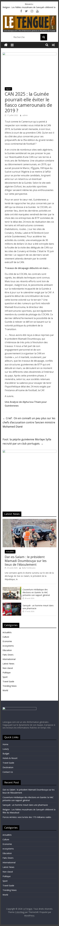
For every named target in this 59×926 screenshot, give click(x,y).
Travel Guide (8, 681)
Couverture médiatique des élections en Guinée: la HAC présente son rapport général (36, 592)
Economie (7, 641)
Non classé (8, 668)
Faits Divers (8, 654)
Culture (6, 636)
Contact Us (8, 772)
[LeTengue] (6, 45)
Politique (7, 672)
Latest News (8, 663)
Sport (8, 89)
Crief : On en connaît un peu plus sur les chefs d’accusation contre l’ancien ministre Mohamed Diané (29, 422)
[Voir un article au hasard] (53, 45)
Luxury (6, 749)
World (5, 690)
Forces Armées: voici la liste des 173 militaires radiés (27, 817)
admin (25, 115)
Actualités (10, 551)
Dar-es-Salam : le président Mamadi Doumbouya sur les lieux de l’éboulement (26, 561)
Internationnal (9, 659)
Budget (6, 753)
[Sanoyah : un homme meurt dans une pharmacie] (12, 604)
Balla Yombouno (29, 568)
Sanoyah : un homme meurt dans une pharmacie (25, 805)
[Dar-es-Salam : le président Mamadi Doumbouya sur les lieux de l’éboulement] (29, 520)
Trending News (10, 686)
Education (7, 650)
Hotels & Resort (10, 758)
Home (5, 744)
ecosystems (8, 645)
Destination (8, 767)
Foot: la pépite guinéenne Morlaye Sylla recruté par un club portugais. (27, 441)
